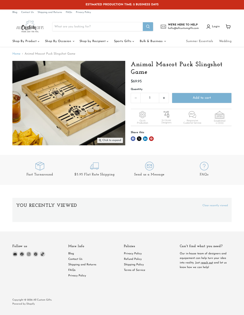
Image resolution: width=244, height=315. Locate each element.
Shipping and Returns (50, 12)
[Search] (148, 26)
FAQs (69, 12)
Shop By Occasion (58, 41)
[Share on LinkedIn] (145, 138)
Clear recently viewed (215, 205)
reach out (207, 262)
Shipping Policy (134, 264)
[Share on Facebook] (133, 138)
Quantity (136, 89)
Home (16, 53)
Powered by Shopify (23, 304)
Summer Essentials (199, 41)
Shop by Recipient (93, 41)
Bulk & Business (152, 41)
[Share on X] (139, 138)
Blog (14, 12)
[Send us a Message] (149, 170)
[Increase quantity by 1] (164, 98)
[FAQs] (204, 170)
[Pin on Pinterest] (151, 138)
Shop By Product (25, 41)
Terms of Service (134, 270)
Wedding (225, 41)
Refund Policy (133, 259)
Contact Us (27, 12)
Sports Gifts (123, 41)
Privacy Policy (83, 12)
